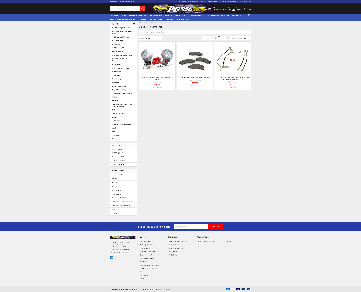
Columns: (206, 38)
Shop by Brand (182, 19)
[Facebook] (249, 15)
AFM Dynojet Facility (118, 15)
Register (239, 10)
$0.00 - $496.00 (117, 149)
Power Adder (116, 135)
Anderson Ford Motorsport (120, 175)
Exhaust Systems (118, 113)
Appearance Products (119, 86)
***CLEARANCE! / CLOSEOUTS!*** (123, 93)
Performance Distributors (120, 198)
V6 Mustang (116, 75)
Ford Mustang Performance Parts (122, 202)
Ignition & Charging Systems (121, 124)
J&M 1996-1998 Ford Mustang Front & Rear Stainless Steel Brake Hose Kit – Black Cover (233, 78)
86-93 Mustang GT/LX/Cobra (121, 28)
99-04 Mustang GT (118, 40)
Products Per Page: (237, 38)
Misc (113, 131)
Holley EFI (115, 182)
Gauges (114, 117)
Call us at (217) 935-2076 (120, 252)
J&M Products (116, 194)
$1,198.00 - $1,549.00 (118, 160)
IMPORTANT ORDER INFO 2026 (175, 15)
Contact (170, 19)
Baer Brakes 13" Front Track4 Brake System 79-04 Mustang (157, 78)
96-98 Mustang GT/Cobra (120, 37)
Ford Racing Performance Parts (121, 205)
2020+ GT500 (116, 71)
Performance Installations (218, 15)
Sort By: (142, 38)
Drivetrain (115, 100)
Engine (114, 110)
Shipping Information (196, 15)
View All (114, 213)
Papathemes (166, 289)
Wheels (114, 139)
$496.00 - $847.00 (117, 153)
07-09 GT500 (116, 64)
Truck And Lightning (118, 79)
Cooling (114, 97)
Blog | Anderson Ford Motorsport (123, 19)
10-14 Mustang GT (118, 51)
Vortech (114, 178)
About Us (235, 15)
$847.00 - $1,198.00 (118, 157)
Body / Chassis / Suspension (121, 90)
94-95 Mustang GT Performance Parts (122, 32)
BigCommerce (144, 289)
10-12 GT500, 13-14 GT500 (120, 68)
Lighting (114, 128)
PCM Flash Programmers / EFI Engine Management (122, 105)
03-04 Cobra (116, 44)
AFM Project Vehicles (137, 15)
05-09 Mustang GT (118, 48)
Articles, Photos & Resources (150, 19)
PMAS (113, 209)
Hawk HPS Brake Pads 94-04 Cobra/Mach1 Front (195, 77)
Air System (115, 82)
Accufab (114, 186)
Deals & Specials (155, 15)
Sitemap (142, 278)
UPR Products (116, 190)
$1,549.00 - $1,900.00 (118, 164)
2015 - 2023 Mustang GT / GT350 (122, 55)
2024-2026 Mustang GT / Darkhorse (120, 60)
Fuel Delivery (116, 121)
